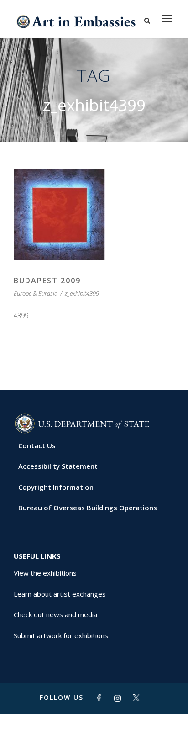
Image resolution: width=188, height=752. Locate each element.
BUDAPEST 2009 (47, 280)
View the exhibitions (45, 572)
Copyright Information (56, 487)
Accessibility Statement (58, 466)
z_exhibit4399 (82, 293)
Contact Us (37, 445)
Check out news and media (55, 614)
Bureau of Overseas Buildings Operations (87, 507)
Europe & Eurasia (35, 293)
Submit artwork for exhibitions (61, 635)
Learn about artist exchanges (60, 593)
